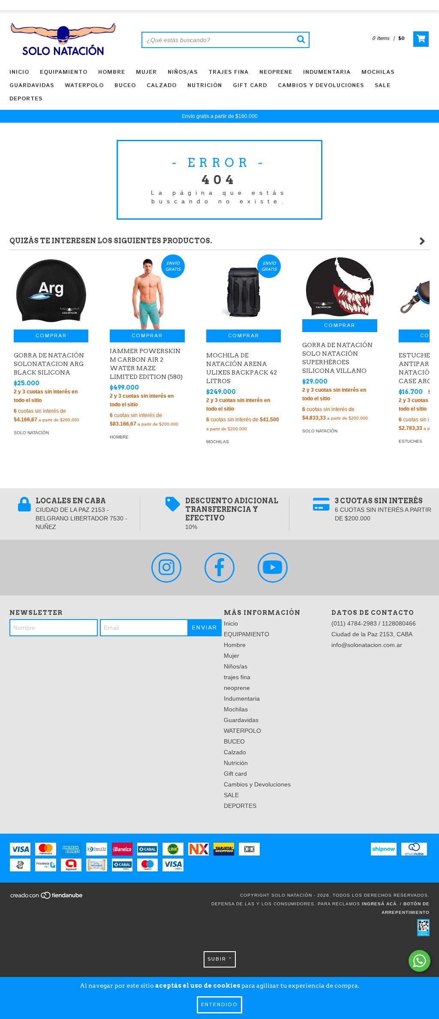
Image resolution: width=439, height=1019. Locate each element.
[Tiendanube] (46, 898)
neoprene (275, 72)
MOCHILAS (217, 441)
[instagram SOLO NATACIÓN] (166, 568)
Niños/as (183, 72)
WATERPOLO (84, 86)
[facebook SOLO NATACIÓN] (219, 568)
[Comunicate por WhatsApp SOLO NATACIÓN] (419, 961)
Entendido (219, 1004)
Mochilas (377, 72)
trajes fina (228, 72)
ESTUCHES (410, 441)
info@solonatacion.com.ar (366, 644)
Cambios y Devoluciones (321, 86)
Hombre (111, 72)
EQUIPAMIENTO (63, 72)
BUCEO (125, 86)
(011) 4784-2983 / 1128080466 (373, 623)
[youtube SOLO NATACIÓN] (273, 568)
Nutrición (204, 86)
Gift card (250, 86)
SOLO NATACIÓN (31, 432)
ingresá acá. (380, 903)
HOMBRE (119, 437)
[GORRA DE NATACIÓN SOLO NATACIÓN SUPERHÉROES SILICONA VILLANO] (339, 286)
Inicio (19, 72)
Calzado (162, 86)
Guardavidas (31, 86)
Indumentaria (327, 72)
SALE (383, 86)
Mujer (146, 72)
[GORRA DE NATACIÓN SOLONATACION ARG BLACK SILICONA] (51, 291)
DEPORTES (25, 99)
